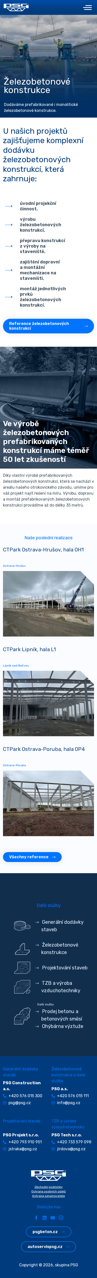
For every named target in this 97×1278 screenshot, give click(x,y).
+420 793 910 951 (25, 1142)
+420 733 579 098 (74, 1142)
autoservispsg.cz (45, 1246)
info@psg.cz (68, 1102)
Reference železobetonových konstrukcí (39, 325)
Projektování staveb (64, 968)
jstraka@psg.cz (22, 1149)
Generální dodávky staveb (62, 925)
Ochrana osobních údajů (48, 1191)
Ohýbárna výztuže (62, 1026)
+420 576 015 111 (73, 1095)
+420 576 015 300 (25, 1095)
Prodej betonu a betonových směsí (61, 1015)
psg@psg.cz (19, 1102)
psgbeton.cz (45, 1231)
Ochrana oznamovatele (48, 1196)
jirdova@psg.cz (71, 1149)
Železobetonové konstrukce (59, 948)
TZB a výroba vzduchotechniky (60, 986)
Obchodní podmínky (49, 1187)
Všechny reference (28, 857)
